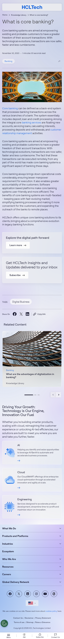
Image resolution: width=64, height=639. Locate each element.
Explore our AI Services (32, 452)
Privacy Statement (43, 618)
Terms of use (19, 622)
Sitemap (29, 622)
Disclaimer (29, 618)
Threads (54, 594)
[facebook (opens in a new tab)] (15, 314)
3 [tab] (38, 394)
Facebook (10, 594)
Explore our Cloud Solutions (32, 479)
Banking (8, 61)
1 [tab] (28, 394)
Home (4, 15)
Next (58, 394)
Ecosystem (8, 551)
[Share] (59, 61)
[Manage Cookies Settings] (4, 623)
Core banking (10, 108)
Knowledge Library (18, 15)
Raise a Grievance (42, 622)
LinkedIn (27, 594)
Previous (53, 394)
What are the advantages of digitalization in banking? (30, 376)
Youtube (45, 594)
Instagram (36, 594)
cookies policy (51, 611)
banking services (31, 122)
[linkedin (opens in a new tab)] (27, 314)
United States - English (32, 603)
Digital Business (20, 301)
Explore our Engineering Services (32, 507)
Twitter (19, 594)
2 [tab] (35, 394)
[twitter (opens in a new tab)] (21, 314)
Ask (24, 637)
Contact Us (18, 618)
